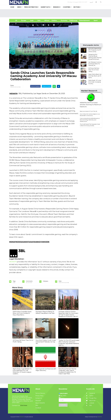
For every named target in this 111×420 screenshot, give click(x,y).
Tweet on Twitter (47, 86)
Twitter (91, 395)
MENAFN (13, 93)
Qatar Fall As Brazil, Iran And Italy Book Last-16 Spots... (94, 76)
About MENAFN (40, 403)
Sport (95, 20)
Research (56, 7)
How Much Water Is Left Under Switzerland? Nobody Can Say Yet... (46, 341)
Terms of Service (40, 393)
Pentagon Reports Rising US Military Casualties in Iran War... (45, 312)
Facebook (92, 393)
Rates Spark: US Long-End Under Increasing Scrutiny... (94, 82)
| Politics (54, 20)
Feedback (38, 408)
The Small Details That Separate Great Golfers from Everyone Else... (90, 124)
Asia (38, 20)
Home (12, 7)
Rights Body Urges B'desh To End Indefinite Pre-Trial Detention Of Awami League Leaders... (22, 371)
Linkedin (91, 403)
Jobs (36, 405)
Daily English (64, 393)
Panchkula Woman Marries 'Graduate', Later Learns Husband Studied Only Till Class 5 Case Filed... (67, 371)
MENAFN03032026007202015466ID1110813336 (29, 242)
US (14, 20)
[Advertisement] (56, 13)
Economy (64, 20)
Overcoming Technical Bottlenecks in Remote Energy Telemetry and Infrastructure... (90, 120)
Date (12, 85)
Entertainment (82, 20)
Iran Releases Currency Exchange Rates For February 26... (94, 63)
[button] (96, 2)
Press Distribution (31, 7)
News (19, 7)
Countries (66, 7)
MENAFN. (22, 416)
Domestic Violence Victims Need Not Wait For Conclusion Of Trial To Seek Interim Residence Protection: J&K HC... (69, 314)
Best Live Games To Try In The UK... (89, 111)
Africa (46, 20)
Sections (76, 7)
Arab (31, 20)
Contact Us (38, 398)
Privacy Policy (39, 395)
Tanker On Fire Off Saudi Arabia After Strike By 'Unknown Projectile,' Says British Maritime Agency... (69, 342)
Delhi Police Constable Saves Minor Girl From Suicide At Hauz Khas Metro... (22, 313)
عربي (91, 2)
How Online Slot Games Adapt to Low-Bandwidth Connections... (90, 114)
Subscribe (63, 405)
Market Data (45, 7)
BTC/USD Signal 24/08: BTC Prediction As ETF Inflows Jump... (94, 50)
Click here (23, 405)
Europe (23, 20)
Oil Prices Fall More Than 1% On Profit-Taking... (93, 69)
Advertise (38, 400)
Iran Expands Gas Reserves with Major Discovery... (46, 369)
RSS (90, 405)
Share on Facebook (35, 86)
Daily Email (92, 400)
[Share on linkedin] (58, 86)
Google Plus (92, 398)
